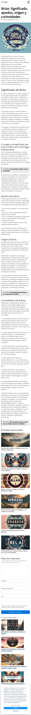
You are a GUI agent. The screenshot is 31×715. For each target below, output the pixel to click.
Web (2, 596)
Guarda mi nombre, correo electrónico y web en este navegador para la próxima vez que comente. (15, 607)
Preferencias (15, 711)
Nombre (4, 581)
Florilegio (4, 2)
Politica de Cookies (15, 705)
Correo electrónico (7, 588)
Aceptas (15, 708)
